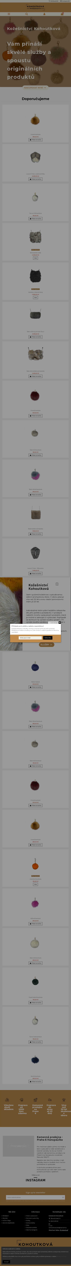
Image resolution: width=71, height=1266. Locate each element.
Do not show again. (54, 622)
